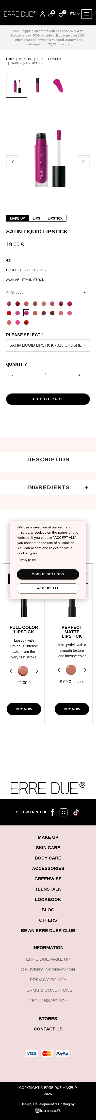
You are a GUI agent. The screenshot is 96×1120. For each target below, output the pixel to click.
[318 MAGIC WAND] (35, 312)
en (73, 14)
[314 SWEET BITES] (17, 312)
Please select (23, 335)
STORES (48, 1018)
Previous (10, 671)
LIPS (40, 59)
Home (10, 59)
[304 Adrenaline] (69, 303)
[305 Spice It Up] (9, 312)
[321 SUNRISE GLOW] (9, 322)
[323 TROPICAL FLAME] (26, 322)
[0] (61, 15)
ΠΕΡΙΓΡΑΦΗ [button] (48, 459)
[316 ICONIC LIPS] (44, 312)
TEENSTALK (48, 889)
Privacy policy (26, 559)
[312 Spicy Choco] (9, 303)
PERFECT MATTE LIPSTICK (72, 631)
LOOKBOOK (48, 899)
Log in (39, 14)
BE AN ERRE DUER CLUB (48, 930)
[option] (16, 88)
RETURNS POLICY (48, 1000)
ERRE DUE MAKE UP (48, 959)
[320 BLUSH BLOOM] (69, 312)
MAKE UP (25, 59)
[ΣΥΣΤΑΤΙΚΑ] (48, 487)
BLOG (48, 909)
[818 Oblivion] (71, 670)
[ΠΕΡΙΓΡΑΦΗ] (48, 462)
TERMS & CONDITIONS (48, 990)
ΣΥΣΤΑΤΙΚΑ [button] (48, 487)
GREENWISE (48, 878)
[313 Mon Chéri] (17, 303)
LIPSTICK (54, 59)
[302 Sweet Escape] (52, 303)
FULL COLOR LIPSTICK (24, 629)
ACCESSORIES (48, 868)
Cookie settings (48, 574)
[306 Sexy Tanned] (35, 303)
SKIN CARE (48, 847)
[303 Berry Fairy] (61, 303)
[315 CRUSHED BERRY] (26, 312)
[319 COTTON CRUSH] (61, 312)
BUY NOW (24, 709)
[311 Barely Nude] (26, 303)
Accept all (48, 588)
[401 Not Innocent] (23, 671)
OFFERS (48, 920)
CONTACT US (48, 1029)
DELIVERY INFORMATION (48, 969)
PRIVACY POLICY (48, 979)
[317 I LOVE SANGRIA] (52, 312)
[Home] (20, 14)
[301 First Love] (44, 303)
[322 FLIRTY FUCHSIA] (17, 322)
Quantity (16, 364)
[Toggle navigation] (86, 14)
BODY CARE (48, 858)
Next (37, 671)
